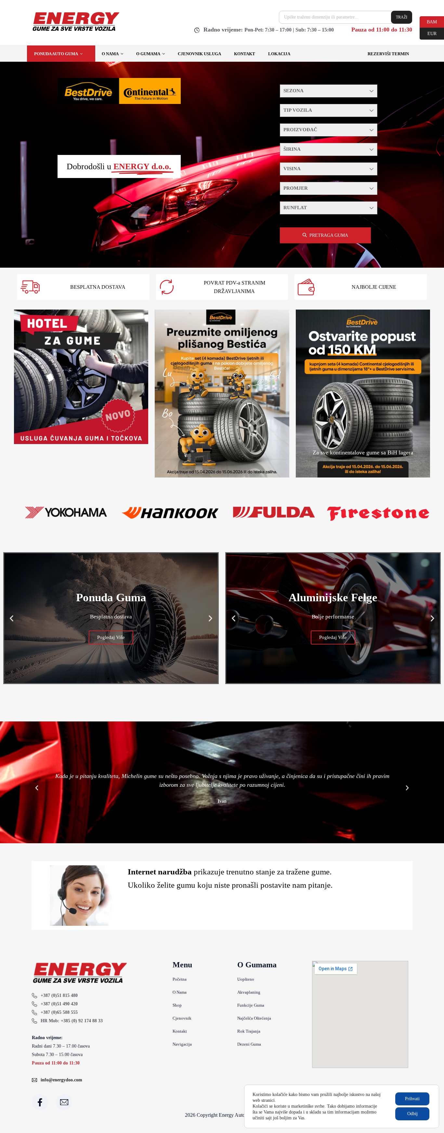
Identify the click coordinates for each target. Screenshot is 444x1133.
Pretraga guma (328, 235)
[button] (11, 618)
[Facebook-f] (40, 1102)
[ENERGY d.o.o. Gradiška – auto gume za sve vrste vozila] (75, 30)
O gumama (148, 53)
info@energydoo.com (61, 1079)
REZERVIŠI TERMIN (388, 53)
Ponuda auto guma (56, 53)
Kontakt (244, 53)
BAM (428, 21)
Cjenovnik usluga (199, 53)
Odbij (412, 1113)
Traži (401, 17)
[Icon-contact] (64, 1102)
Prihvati (412, 1098)
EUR (428, 33)
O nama (110, 53)
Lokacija (279, 53)
